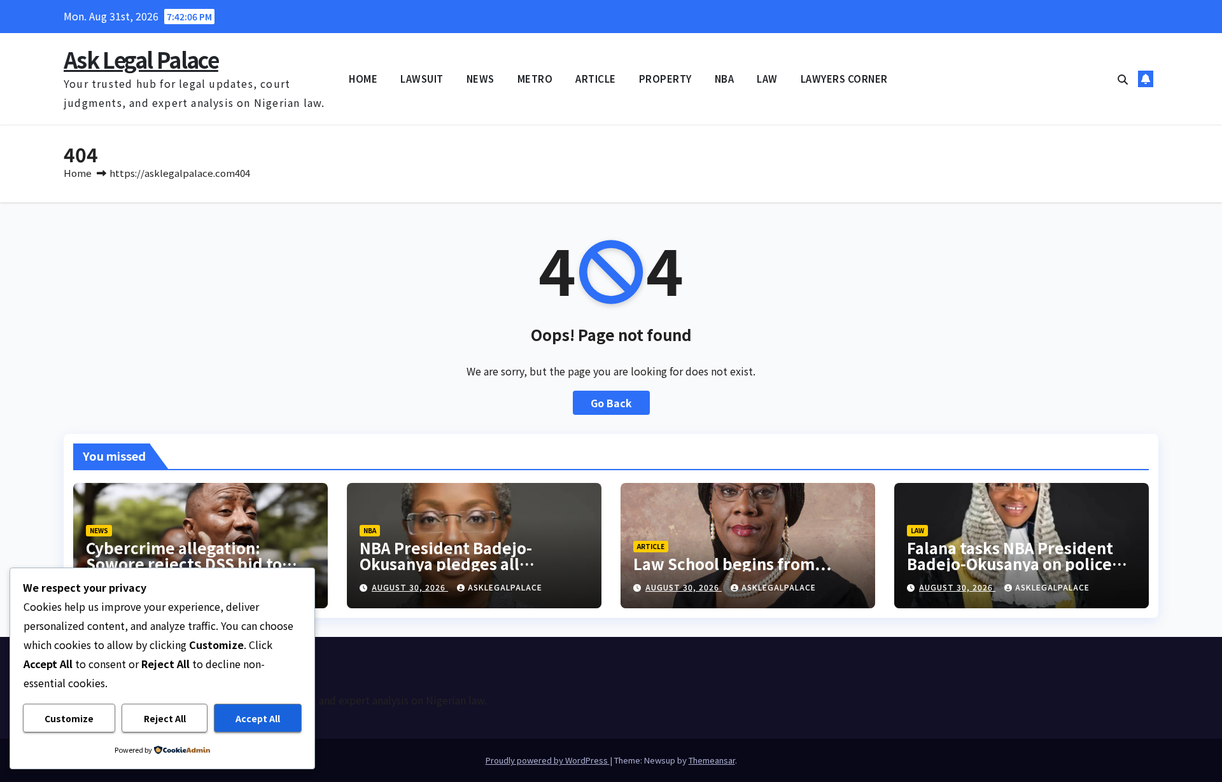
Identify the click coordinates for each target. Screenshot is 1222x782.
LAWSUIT (422, 78)
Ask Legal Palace (141, 59)
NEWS (481, 78)
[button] (1123, 79)
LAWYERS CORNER (844, 78)
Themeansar (712, 760)
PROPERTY (665, 78)
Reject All (165, 718)
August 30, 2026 (410, 587)
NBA (724, 78)
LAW (767, 78)
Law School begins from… (732, 563)
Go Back (611, 402)
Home (78, 172)
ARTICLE (595, 78)
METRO (535, 78)
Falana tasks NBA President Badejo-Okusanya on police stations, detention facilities (1014, 563)
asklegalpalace (505, 587)
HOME (363, 78)
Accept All (257, 718)
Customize (69, 718)
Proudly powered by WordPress (548, 760)
